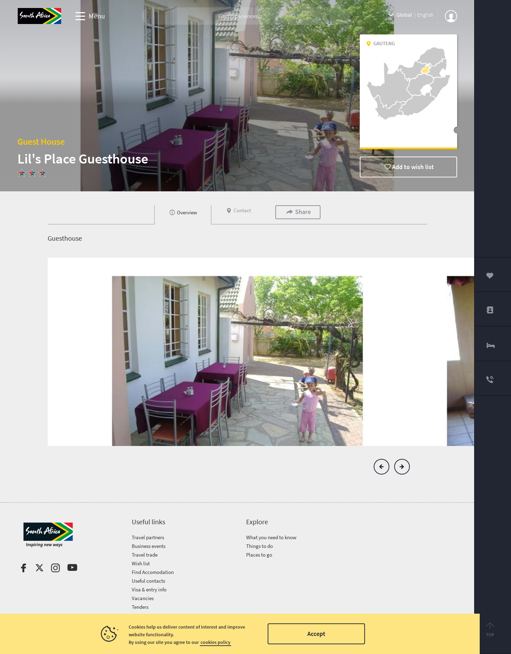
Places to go (259, 554)
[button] (381, 466)
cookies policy (215, 642)
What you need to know (271, 537)
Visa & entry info (149, 589)
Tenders (140, 607)
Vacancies (143, 598)
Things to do (259, 546)
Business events (148, 546)
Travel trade (144, 554)
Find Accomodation (153, 572)
